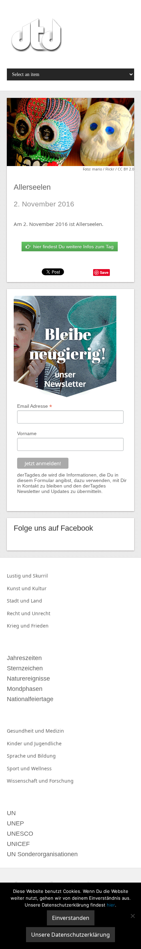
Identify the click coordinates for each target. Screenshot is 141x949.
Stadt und (19, 600)
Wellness (41, 768)
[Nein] (132, 915)
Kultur (39, 588)
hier (111, 905)
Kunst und (19, 588)
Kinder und (20, 743)
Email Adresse (34, 406)
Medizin (55, 730)
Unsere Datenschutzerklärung (70, 934)
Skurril (40, 575)
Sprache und (22, 755)
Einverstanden (70, 918)
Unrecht (41, 613)
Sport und (19, 768)
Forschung (61, 780)
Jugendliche (48, 743)
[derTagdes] (35, 36)
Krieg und (19, 625)
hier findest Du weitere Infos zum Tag (72, 246)
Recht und (19, 613)
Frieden (40, 625)
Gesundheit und (26, 730)
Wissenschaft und (28, 780)
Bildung (47, 755)
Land (36, 600)
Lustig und (20, 575)
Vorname (27, 433)
